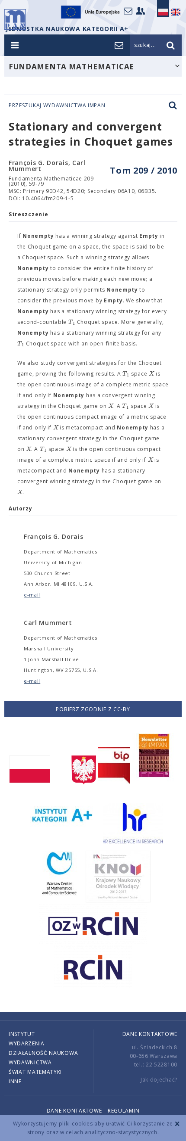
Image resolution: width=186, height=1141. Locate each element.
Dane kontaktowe (150, 1034)
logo (15, 19)
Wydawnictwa (30, 1062)
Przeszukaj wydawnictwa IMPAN (57, 105)
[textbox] (71, 322)
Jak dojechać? (159, 1079)
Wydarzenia (27, 1043)
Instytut (22, 1034)
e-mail (32, 594)
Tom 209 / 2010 (143, 170)
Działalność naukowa (43, 1053)
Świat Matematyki (35, 1072)
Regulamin (123, 1110)
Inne (15, 1081)
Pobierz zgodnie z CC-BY (93, 709)
